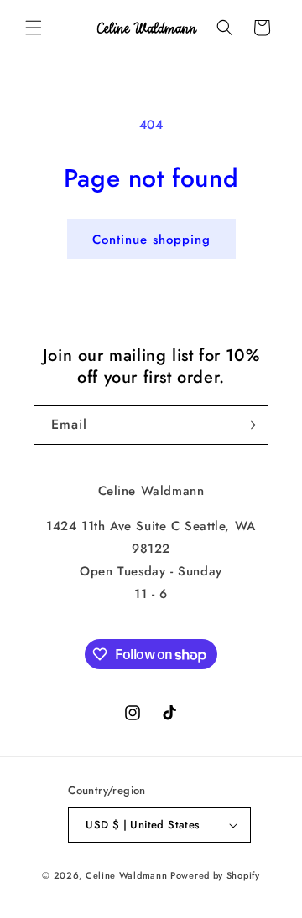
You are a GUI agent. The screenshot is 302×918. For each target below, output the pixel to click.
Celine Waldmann (127, 875)
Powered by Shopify (215, 875)
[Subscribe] (249, 425)
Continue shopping (151, 239)
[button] (33, 27)
